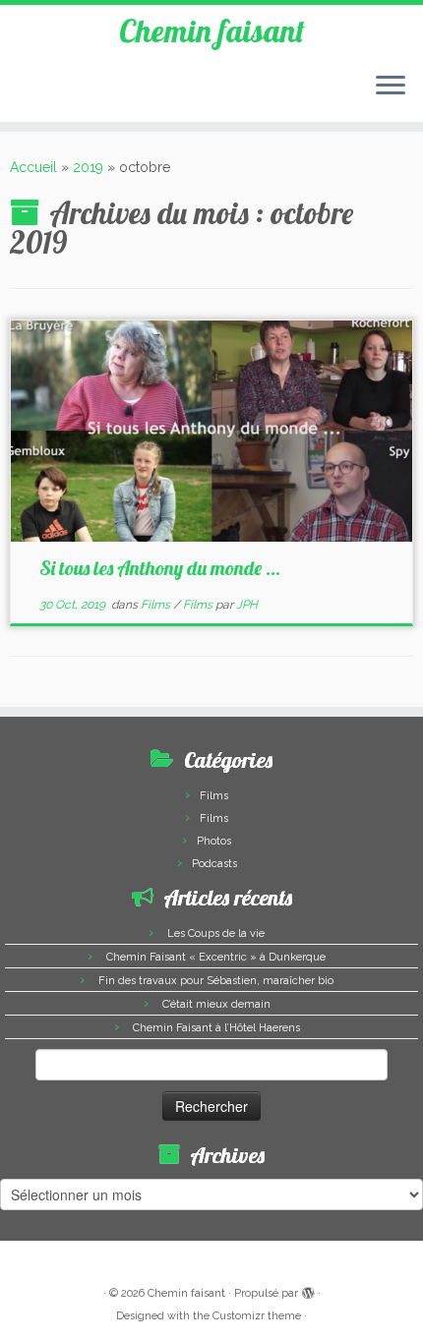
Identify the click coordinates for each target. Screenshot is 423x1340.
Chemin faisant (212, 30)
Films (157, 605)
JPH (247, 605)
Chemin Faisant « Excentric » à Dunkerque (216, 957)
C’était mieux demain (216, 1004)
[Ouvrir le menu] (390, 86)
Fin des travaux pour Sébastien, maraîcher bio (215, 980)
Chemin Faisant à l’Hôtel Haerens (216, 1027)
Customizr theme (256, 1316)
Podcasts (214, 863)
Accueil (33, 167)
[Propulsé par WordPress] (308, 1290)
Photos (214, 841)
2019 (88, 167)
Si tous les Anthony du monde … (159, 567)
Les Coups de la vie (216, 933)
